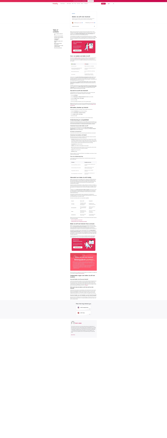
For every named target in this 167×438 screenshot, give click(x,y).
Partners (82, 3)
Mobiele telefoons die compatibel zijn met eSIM (79, 221)
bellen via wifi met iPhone (80, 273)
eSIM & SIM (73, 13)
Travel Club (78, 3)
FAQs (72, 3)
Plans (75, 3)
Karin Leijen (79, 22)
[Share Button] (94, 26)
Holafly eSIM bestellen (78, 247)
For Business (86, 3)
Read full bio (73, 334)
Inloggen (103, 3)
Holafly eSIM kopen (77, 50)
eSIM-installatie (69, 3)
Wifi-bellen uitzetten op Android (58, 37)
